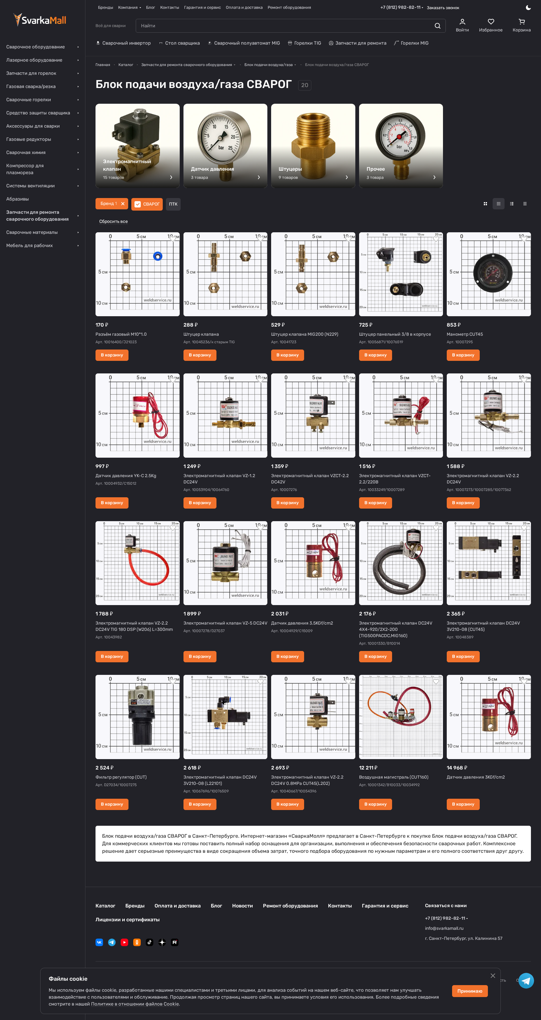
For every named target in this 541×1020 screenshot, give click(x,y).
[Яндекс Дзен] (162, 942)
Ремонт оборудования (290, 906)
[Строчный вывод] (512, 203)
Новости (242, 906)
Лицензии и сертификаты (128, 920)
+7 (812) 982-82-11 (400, 7)
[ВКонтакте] (99, 942)
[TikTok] (149, 942)
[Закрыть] (493, 976)
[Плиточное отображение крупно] (485, 203)
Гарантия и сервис (385, 906)
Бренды (135, 906)
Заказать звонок (443, 7)
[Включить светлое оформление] (528, 7)
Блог (216, 906)
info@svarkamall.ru (444, 928)
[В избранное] (173, 239)
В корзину (112, 355)
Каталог (105, 906)
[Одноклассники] (137, 942)
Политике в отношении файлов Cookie (135, 1004)
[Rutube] (174, 942)
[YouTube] (124, 942)
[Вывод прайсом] (525, 203)
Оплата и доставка (178, 906)
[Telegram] (112, 942)
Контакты (340, 906)
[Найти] (437, 26)
